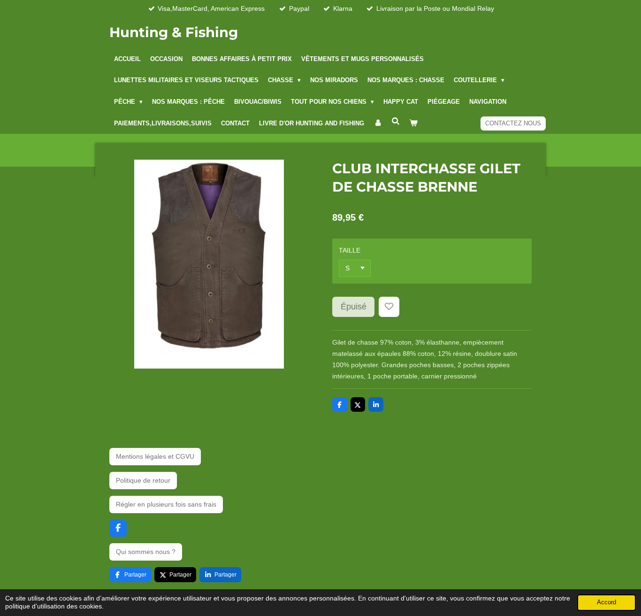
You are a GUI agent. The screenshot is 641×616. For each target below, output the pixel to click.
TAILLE (349, 250)
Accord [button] (606, 602)
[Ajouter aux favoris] (389, 307)
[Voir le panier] (413, 123)
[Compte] (378, 123)
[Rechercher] (395, 122)
